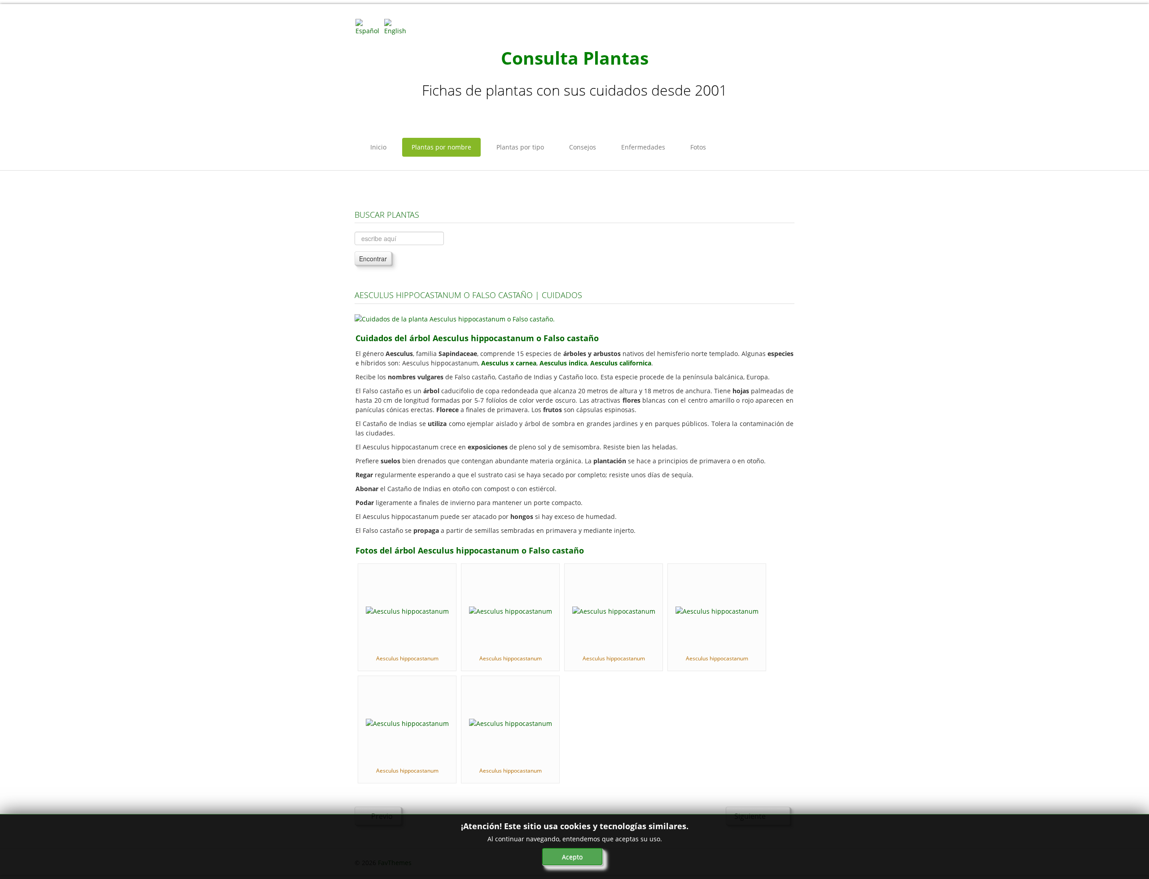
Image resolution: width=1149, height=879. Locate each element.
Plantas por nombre (441, 147)
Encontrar (373, 258)
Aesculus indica (563, 363)
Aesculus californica (620, 363)
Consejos (582, 147)
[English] (397, 26)
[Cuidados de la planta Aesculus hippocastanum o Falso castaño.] (455, 318)
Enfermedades (643, 147)
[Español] (368, 26)
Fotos (698, 147)
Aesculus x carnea (508, 363)
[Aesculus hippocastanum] (407, 610)
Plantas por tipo (520, 147)
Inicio (378, 147)
